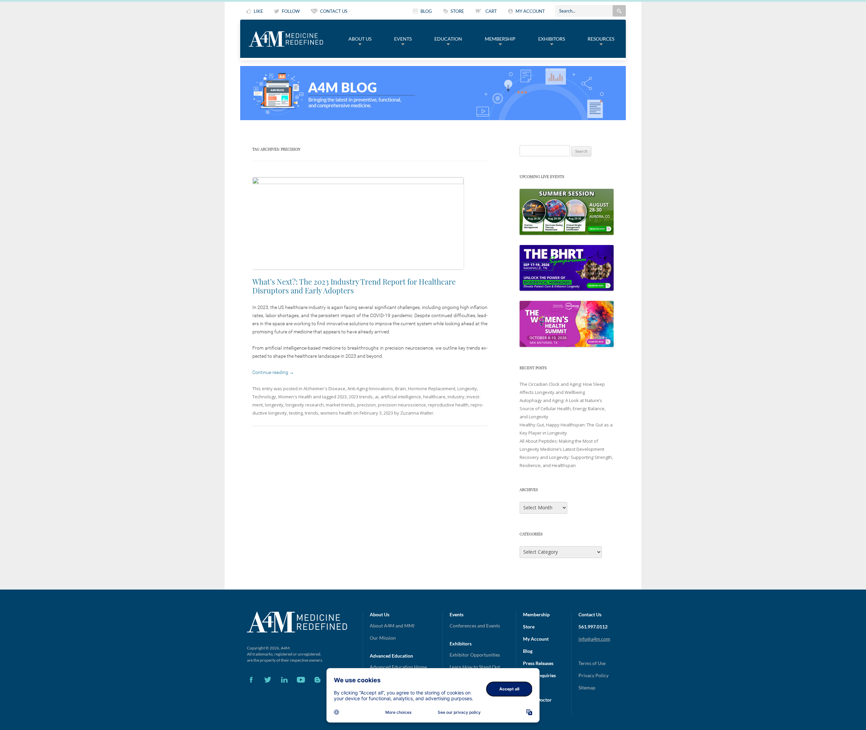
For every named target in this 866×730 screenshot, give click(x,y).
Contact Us (589, 614)
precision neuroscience (402, 405)
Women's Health (295, 397)
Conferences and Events (475, 625)
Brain (400, 388)
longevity (274, 405)
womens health (336, 413)
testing (296, 413)
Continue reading (273, 372)
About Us (359, 39)
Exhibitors (551, 39)
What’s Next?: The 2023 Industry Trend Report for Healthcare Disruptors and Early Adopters (354, 285)
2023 (342, 397)
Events (403, 39)
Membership (500, 39)
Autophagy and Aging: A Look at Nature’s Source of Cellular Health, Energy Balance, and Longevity (563, 408)
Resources (601, 39)
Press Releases (538, 663)
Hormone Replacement (431, 388)
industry (456, 397)
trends (311, 413)
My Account (536, 639)
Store (528, 626)
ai (377, 397)
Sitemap (586, 687)
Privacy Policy (593, 675)
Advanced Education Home (398, 667)
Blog (527, 651)
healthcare (434, 397)
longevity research (305, 405)
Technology (264, 397)
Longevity (467, 388)
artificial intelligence (401, 397)
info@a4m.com (594, 639)
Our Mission (383, 638)
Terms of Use (592, 663)
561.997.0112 (593, 626)
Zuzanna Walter (416, 413)
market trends (340, 405)
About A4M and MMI (392, 625)
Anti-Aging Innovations (370, 388)
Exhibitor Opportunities (475, 655)
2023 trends (361, 397)
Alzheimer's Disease (324, 388)
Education (448, 39)
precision (366, 405)
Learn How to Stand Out (475, 667)
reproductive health (448, 405)
